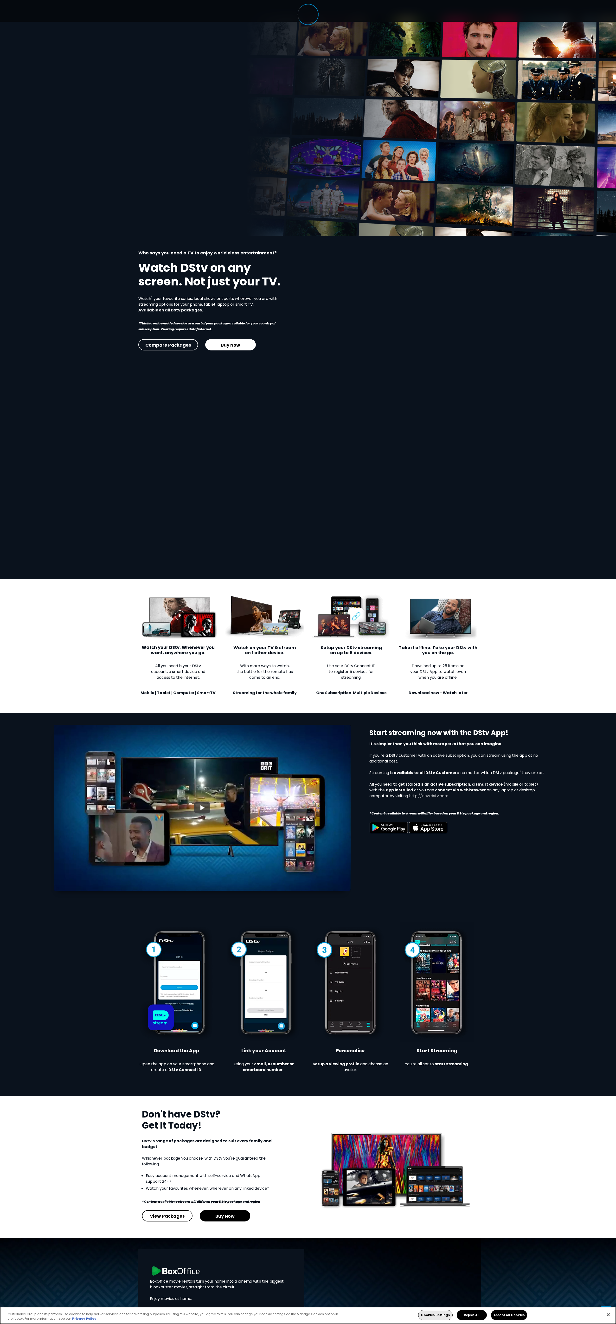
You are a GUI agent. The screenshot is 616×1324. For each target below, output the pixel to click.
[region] (308, 1315)
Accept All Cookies (509, 1315)
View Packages (167, 1216)
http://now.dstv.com (428, 796)
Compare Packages (168, 345)
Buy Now (230, 345)
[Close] (608, 1314)
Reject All (471, 1315)
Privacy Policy (84, 1319)
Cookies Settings (435, 1315)
